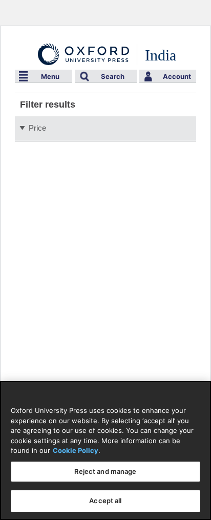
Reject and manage (105, 471)
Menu (50, 76)
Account (177, 76)
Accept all (105, 500)
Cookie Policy (75, 450)
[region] (105, 450)
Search (112, 76)
